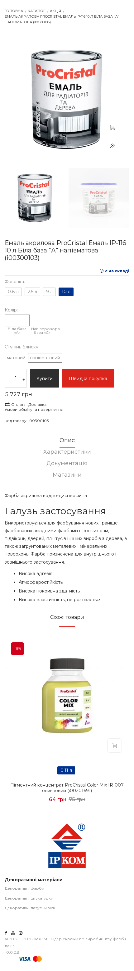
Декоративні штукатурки (29, 898)
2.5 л (32, 291)
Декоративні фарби (24, 888)
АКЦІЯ (55, 11)
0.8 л (13, 291)
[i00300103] (112, 127)
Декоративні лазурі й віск (30, 907)
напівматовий (45, 358)
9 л (49, 291)
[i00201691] (67, 698)
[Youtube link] (13, 933)
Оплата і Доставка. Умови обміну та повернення (34, 407)
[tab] (67, 442)
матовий (16, 358)
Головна (14, 11)
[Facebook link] (6, 933)
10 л (66, 291)
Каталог (36, 11)
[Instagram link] (20, 933)
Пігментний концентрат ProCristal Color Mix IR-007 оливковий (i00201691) (67, 787)
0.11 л (66, 770)
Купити (44, 378)
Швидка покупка (88, 378)
